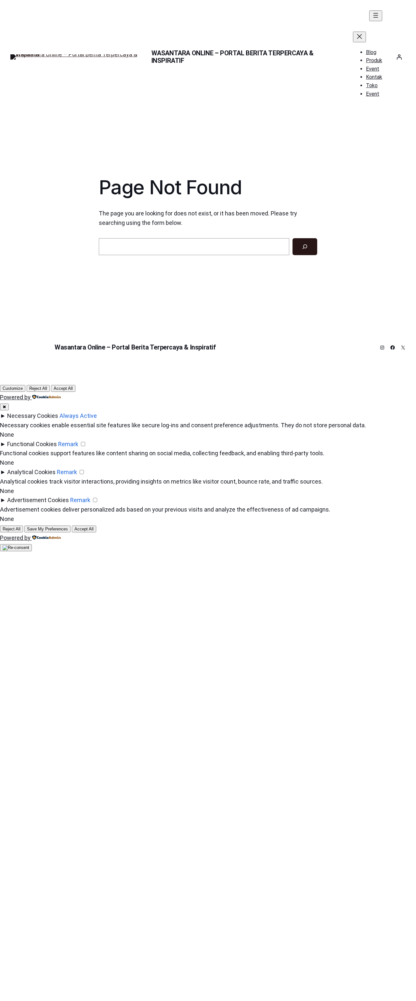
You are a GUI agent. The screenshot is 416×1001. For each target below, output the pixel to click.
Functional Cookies (32, 444)
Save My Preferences (47, 529)
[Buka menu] (375, 15)
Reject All (38, 388)
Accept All (63, 388)
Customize (13, 388)
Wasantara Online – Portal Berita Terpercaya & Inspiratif (232, 56)
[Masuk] (399, 56)
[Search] (304, 246)
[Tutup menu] (359, 37)
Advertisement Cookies (38, 500)
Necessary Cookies (32, 415)
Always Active (78, 415)
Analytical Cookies (31, 472)
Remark (68, 444)
